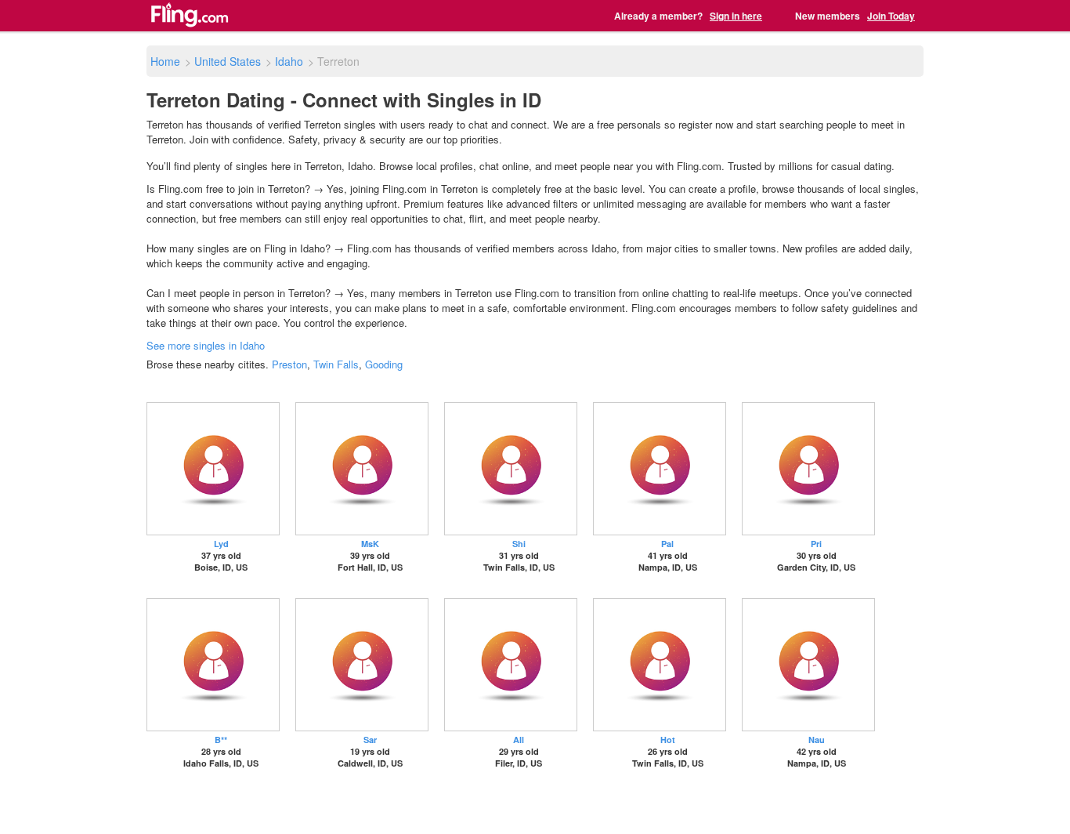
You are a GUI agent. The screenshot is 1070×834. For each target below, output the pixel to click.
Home (165, 61)
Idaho (289, 61)
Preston (289, 364)
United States (227, 61)
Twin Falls (336, 364)
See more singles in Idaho (205, 345)
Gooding (384, 364)
